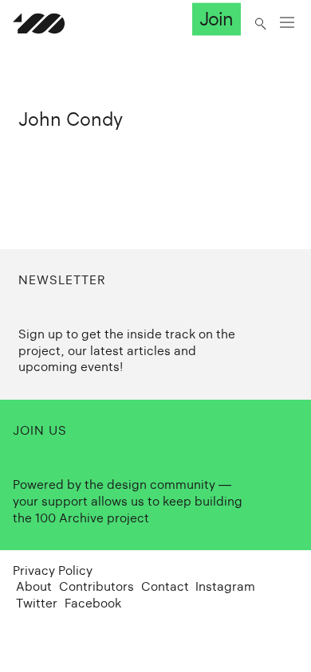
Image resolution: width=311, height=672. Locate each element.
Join (216, 19)
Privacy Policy (53, 570)
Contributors (96, 586)
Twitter (36, 603)
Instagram (225, 586)
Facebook (93, 603)
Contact (165, 586)
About (34, 586)
